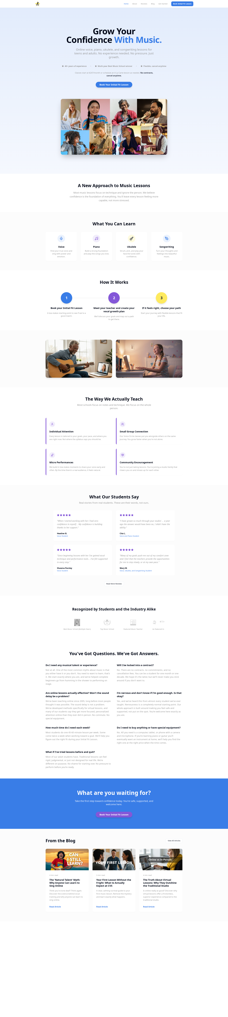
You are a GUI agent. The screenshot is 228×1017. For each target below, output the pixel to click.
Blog (153, 4)
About (134, 4)
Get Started (162, 4)
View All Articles (174, 841)
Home (126, 4)
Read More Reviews (114, 584)
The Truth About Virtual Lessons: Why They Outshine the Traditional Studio (160, 882)
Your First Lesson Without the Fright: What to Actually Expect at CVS (113, 882)
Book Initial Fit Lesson (182, 4)
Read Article (55, 906)
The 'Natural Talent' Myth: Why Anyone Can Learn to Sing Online (64, 882)
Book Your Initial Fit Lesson (114, 84)
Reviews (144, 4)
